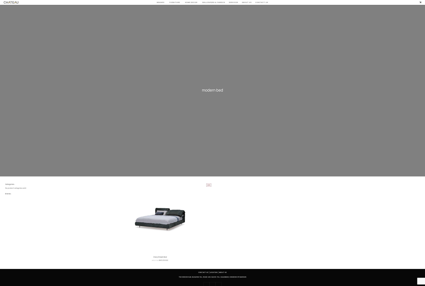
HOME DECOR (191, 2)
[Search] (416, 2)
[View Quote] (420, 2)
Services (233, 2)
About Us (247, 2)
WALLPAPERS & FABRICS (213, 2)
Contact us (261, 2)
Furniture (174, 2)
